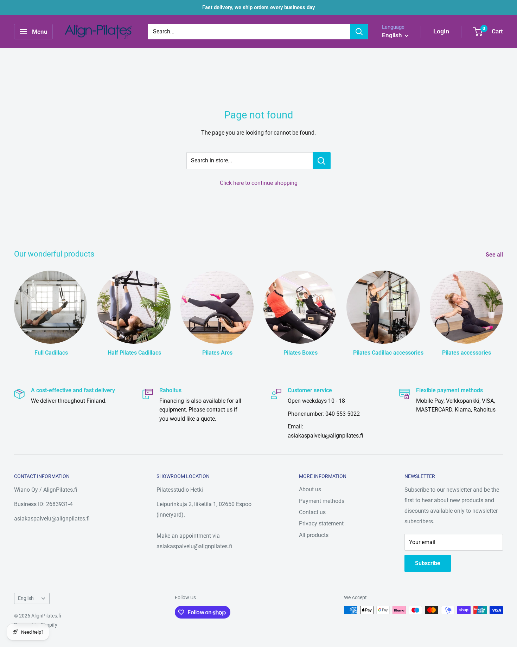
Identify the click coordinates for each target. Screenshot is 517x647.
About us (310, 489)
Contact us (312, 512)
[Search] (359, 31)
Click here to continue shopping (259, 183)
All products (313, 535)
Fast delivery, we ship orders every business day (258, 7)
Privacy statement (321, 523)
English (26, 598)
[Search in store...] (322, 160)
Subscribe (427, 563)
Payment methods (321, 501)
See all (495, 254)
